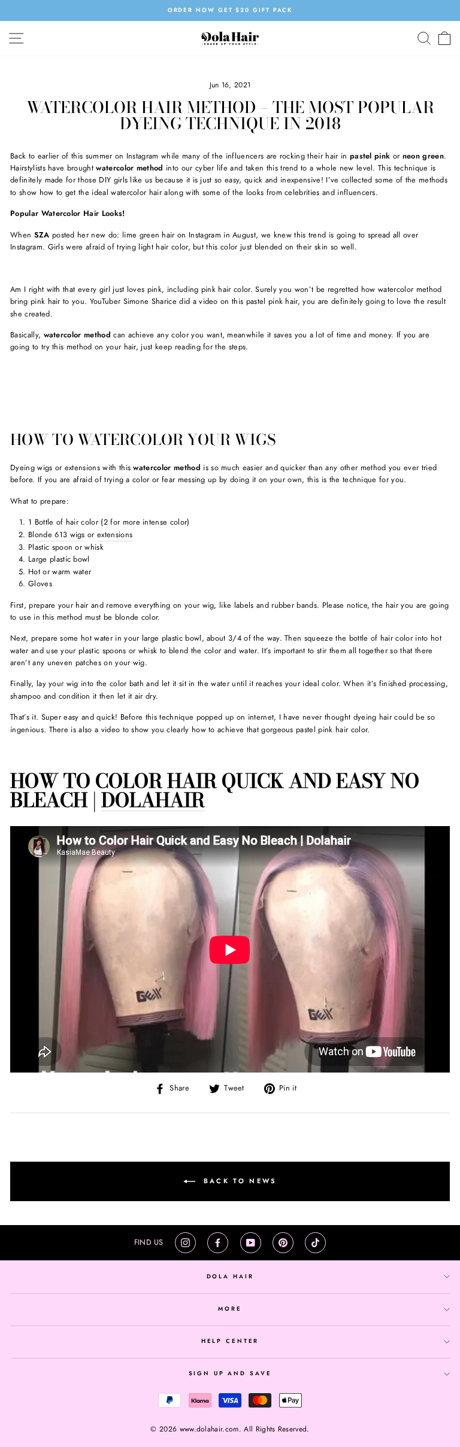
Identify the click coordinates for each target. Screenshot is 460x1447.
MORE (229, 1309)
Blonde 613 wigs (56, 534)
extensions (114, 534)
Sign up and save (230, 1373)
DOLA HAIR (230, 1276)
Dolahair (153, 801)
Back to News (238, 1180)
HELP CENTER (230, 1341)
